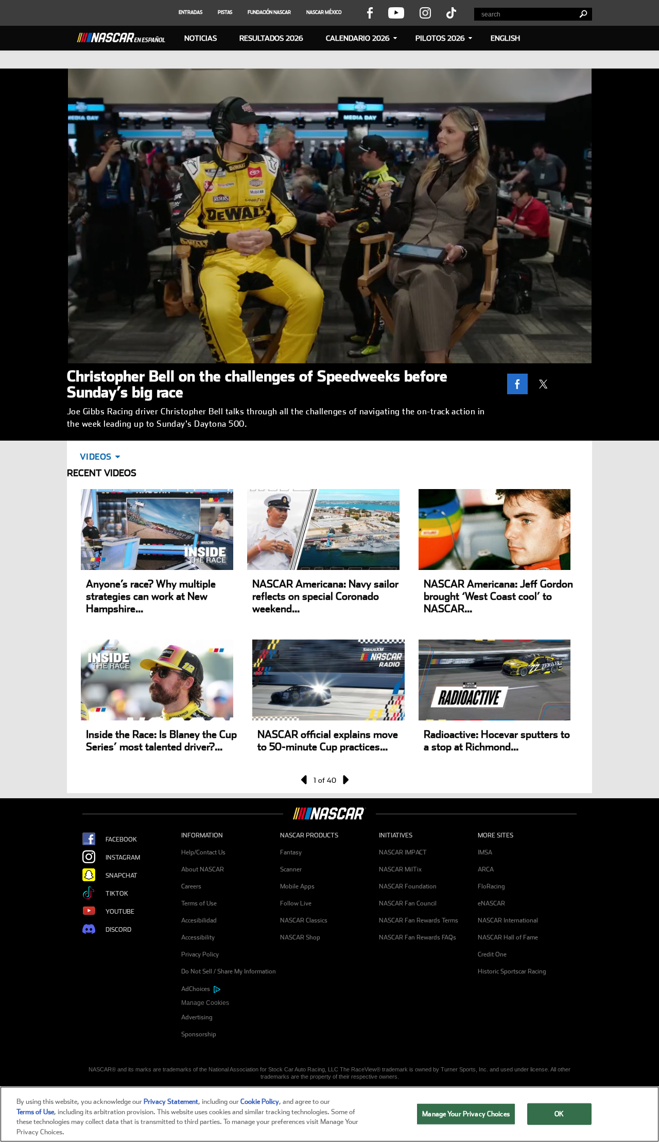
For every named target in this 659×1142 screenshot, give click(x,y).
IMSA (485, 852)
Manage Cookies (205, 1002)
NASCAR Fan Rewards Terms (418, 920)
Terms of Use (199, 903)
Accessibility (198, 937)
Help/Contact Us (203, 852)
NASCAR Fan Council (408, 903)
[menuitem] (230, 1003)
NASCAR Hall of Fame (508, 937)
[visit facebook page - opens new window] (369, 12)
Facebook (121, 839)
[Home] (125, 36)
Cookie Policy (259, 1101)
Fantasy (291, 852)
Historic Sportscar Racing (512, 971)
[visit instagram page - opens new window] (425, 12)
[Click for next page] (345, 779)
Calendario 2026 (358, 38)
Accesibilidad (199, 920)
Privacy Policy (200, 954)
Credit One (492, 954)
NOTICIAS (200, 38)
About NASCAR (202, 869)
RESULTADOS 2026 (271, 38)
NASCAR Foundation (408, 886)
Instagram (123, 857)
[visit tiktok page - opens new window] (451, 12)
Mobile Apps (297, 886)
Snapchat (121, 875)
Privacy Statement (171, 1101)
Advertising (197, 1017)
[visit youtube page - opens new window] (396, 12)
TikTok (117, 893)
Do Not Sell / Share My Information (228, 971)
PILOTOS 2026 (440, 38)
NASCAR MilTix (400, 869)
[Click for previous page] (304, 779)
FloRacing (491, 886)
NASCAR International (508, 920)
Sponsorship (198, 1034)
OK (559, 1114)
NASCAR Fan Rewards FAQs (417, 937)
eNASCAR (491, 903)
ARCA (486, 869)
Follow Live (295, 903)
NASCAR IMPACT (403, 852)
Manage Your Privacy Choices (466, 1114)
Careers (191, 886)
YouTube (120, 911)
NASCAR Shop (300, 937)
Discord (118, 929)
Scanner (291, 869)
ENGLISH (505, 38)
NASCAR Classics (303, 920)
